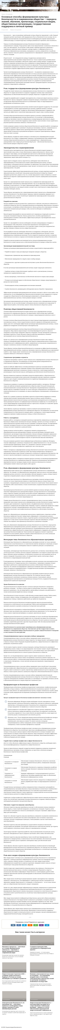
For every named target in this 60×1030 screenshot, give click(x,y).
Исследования (17, 29)
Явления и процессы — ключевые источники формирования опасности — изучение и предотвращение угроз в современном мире (13, 950)
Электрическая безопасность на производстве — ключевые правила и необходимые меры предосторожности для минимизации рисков (13, 1006)
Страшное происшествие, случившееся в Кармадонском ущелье (40, 948)
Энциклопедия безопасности (16, 2)
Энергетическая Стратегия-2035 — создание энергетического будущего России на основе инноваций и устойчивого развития (14, 976)
